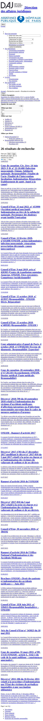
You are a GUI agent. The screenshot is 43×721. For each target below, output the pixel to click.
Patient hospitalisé (14, 56)
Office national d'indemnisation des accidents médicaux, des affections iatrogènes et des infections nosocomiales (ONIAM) (20, 99)
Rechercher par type (15, 37)
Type (13, 154)
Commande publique (15, 63)
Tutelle (11, 74)
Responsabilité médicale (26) (14, 140)
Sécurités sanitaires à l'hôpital (18, 72)
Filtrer (3, 93)
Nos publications (10, 82)
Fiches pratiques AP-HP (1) (13, 126)
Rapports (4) (9, 130)
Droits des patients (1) (16, 138)
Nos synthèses (13, 88)
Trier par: (4, 154)
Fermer (3, 26)
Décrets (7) (8, 125)
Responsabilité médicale (16, 52)
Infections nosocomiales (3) (17, 142)
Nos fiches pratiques (15, 86)
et (1, 112)
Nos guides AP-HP (15, 84)
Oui (4, 159)
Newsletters (8, 709)
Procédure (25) (13, 144)
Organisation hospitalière (16, 50)
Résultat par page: (6, 156)
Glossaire (8, 711)
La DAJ (7, 77)
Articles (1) (8, 121)
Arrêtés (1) (8, 119)
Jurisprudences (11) (11, 128)
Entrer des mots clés (15, 35)
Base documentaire (11, 33)
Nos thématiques (10, 49)
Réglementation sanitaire (16, 66)
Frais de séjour (13, 70)
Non (9, 159)
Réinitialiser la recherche (16, 45)
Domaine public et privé (16, 68)
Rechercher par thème (16, 41)
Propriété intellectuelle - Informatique (20, 61)
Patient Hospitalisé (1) (12, 137)
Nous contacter (9, 713)
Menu (3, 24)
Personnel (12, 54)
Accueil (3, 91)
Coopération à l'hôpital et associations (20, 59)
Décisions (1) (9, 123)
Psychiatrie (12, 75)
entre (2, 110)
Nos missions (13, 81)
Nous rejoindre (9, 715)
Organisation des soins (16, 57)
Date (9, 154)
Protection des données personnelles (16, 718)
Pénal (10, 65)
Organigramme (13, 79)
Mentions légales (10, 717)
